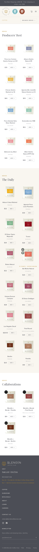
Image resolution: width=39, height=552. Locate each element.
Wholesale (6, 497)
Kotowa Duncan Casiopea (10, 297)
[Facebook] (6, 523)
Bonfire (9, 356)
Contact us (6, 514)
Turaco (28, 236)
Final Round (28, 328)
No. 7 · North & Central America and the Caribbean (18, 483)
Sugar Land (5, 472)
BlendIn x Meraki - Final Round (28, 409)
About (4, 500)
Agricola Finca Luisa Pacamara (28, 205)
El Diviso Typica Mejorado (10, 235)
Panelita (28, 359)
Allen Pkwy (14, 472)
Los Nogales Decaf (10, 326)
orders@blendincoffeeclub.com (11, 519)
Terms (35, 548)
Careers (5, 508)
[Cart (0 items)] (31, 11)
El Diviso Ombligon (28, 299)
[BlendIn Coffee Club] (6, 11)
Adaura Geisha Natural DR (28, 60)
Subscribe (6, 493)
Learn (4, 504)
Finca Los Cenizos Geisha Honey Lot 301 (10, 60)
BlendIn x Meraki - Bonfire (10, 440)
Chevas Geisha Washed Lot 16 (10, 91)
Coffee (4, 489)
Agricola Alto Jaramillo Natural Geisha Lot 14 (29, 91)
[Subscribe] (36, 537)
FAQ (22, 548)
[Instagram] (3, 523)
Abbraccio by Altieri (10, 152)
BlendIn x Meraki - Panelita (10, 409)
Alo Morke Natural (28, 269)
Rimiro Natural (9, 264)
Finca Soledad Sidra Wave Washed (10, 122)
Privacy (28, 548)
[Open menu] (36, 11)
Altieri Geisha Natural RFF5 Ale (28, 153)
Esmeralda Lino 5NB (28, 121)
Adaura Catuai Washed (9, 202)
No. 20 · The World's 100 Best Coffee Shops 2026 (18, 480)
